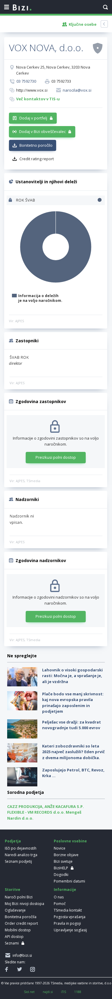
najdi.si (48, 992)
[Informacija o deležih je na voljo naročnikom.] (11, 200)
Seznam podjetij (18, 861)
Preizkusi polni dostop (56, 457)
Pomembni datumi (69, 881)
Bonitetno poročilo (36, 145)
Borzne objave (66, 854)
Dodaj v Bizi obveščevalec (42, 131)
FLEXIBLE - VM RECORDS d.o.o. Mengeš (44, 812)
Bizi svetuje (63, 861)
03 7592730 (26, 81)
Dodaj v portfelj (33, 118)
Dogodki (61, 874)
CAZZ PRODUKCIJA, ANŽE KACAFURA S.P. (45, 806)
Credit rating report (36, 158)
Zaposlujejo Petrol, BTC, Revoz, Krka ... (73, 773)
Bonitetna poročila (20, 916)
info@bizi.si (21, 955)
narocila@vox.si (77, 90)
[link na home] (22, 7)
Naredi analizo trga (21, 854)
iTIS (63, 992)
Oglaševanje (15, 910)
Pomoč (60, 903)
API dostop (14, 936)
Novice (59, 848)
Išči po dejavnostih (20, 848)
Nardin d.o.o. (20, 818)
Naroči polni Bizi (19, 897)
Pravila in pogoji (67, 923)
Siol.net (29, 992)
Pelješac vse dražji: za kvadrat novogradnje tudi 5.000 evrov (71, 725)
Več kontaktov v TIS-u (38, 99)
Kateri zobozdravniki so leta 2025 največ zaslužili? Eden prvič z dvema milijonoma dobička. (73, 751)
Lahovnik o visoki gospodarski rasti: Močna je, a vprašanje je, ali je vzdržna (72, 675)
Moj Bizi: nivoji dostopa (24, 903)
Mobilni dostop (18, 930)
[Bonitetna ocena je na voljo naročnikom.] (97, 48)
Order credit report (21, 923)
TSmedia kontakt (68, 910)
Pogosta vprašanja (69, 916)
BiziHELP (61, 868)
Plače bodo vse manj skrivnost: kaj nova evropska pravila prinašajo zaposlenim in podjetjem (73, 702)
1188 (77, 992)
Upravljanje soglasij (70, 930)
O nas (59, 897)
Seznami (12, 943)
